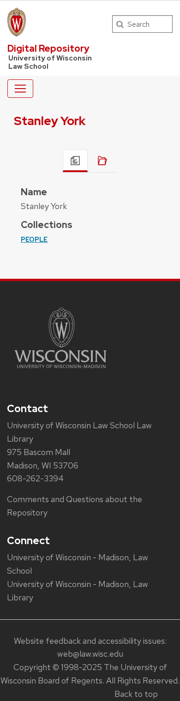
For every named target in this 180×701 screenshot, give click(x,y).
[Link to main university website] (60, 370)
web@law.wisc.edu (90, 653)
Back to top (136, 694)
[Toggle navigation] (20, 88)
